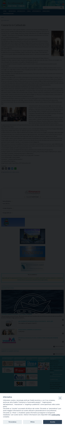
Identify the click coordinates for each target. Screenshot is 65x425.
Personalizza (12, 422)
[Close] (60, 398)
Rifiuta (32, 422)
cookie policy (55, 415)
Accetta (52, 422)
